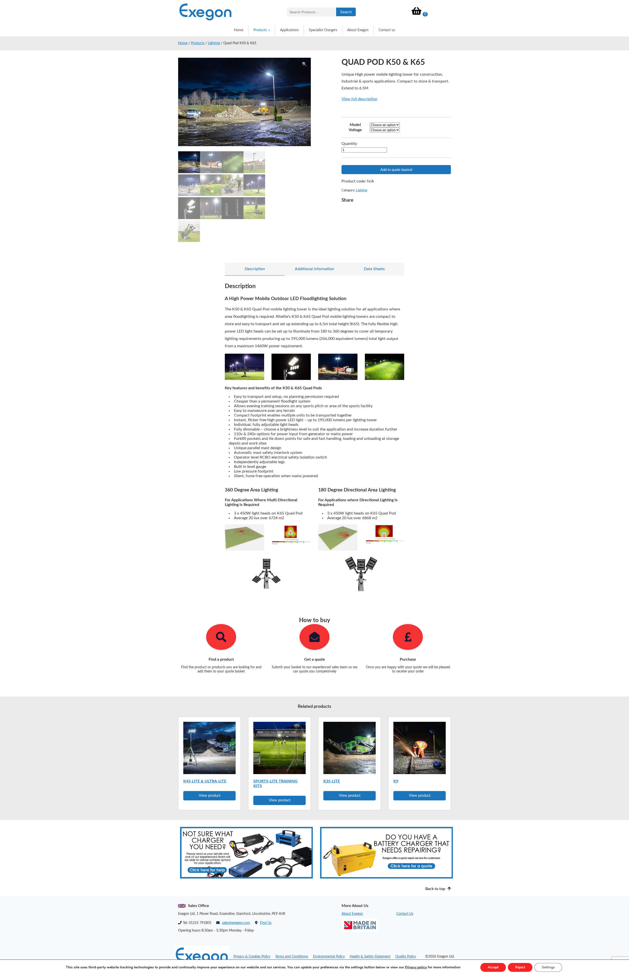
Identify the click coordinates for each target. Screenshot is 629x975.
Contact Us (404, 914)
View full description (359, 99)
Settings (548, 967)
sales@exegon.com (236, 923)
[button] (304, 64)
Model (355, 125)
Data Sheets (374, 269)
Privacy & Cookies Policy (251, 956)
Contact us (387, 30)
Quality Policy (405, 956)
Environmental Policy (329, 956)
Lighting (214, 43)
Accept (493, 967)
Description (255, 269)
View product (209, 795)
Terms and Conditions (291, 956)
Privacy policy (416, 967)
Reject (520, 967)
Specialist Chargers (323, 30)
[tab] (255, 269)
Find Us (266, 923)
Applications (289, 30)
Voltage (355, 130)
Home (238, 30)
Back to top (435, 889)
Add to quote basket (396, 169)
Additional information (314, 269)
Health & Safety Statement (370, 956)
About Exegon (358, 30)
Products (260, 30)
